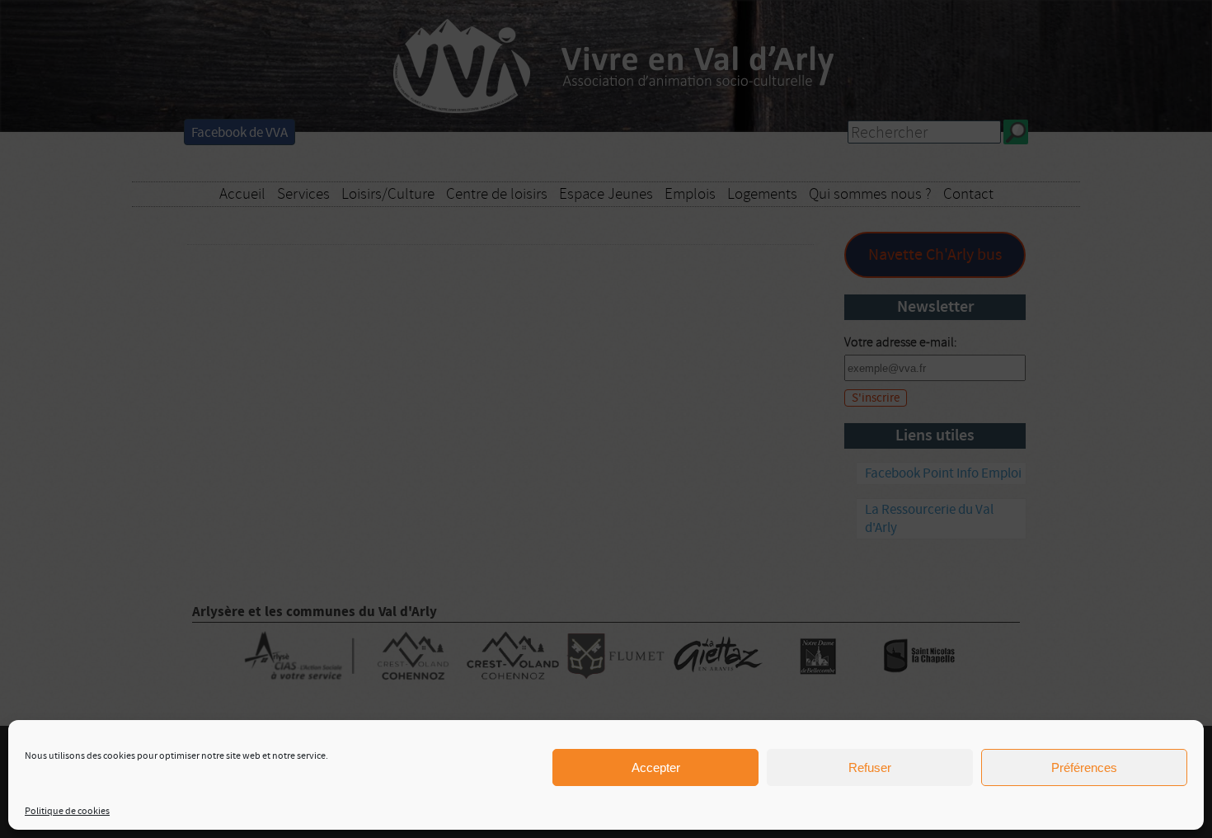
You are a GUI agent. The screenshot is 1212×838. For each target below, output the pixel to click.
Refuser (869, 767)
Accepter (656, 767)
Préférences (1084, 767)
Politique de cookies (67, 811)
